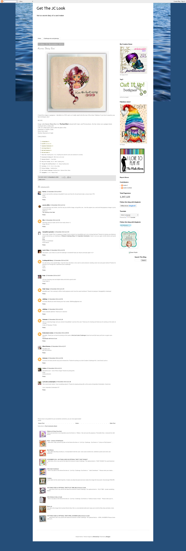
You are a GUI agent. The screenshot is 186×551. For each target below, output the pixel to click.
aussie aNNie (46, 205)
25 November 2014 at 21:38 (63, 381)
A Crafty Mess (45, 141)
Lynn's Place (46, 250)
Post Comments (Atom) (51, 426)
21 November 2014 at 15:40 (61, 260)
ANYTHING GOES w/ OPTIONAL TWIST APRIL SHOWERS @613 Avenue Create (68, 515)
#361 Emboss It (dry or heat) (54, 497)
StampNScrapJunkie (48, 232)
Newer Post (41, 423)
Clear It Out (44, 154)
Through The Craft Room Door (48, 163)
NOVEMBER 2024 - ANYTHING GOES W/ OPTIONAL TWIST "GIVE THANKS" (67, 459)
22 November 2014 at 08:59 (61, 333)
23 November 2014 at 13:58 (55, 358)
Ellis (43, 220)
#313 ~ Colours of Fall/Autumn (55, 440)
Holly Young (45, 289)
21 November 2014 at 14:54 (57, 250)
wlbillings (44, 299)
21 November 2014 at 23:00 (55, 309)
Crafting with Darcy (47, 260)
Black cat (49, 506)
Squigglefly (44, 172)
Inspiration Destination (47, 145)
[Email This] (63, 177)
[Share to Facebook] (68, 177)
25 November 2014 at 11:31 (54, 368)
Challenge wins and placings (51, 38)
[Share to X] (66, 177)
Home (39, 38)
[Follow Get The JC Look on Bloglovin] (128, 206)
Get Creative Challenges (47, 170)
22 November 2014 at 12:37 (58, 346)
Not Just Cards (45, 152)
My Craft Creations (46, 150)
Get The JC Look (51, 8)
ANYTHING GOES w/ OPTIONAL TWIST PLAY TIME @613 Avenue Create (66, 487)
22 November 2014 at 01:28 (55, 319)
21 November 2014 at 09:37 (54, 191)
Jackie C (125, 185)
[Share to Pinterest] (70, 177)
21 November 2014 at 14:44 (61, 232)
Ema (43, 239)
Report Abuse (124, 177)
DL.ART (43, 143)
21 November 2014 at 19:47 (53, 275)
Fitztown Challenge (45, 168)
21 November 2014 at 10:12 (57, 205)
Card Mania (44, 166)
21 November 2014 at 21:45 (57, 289)
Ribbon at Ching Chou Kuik (54, 431)
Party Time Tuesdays (46, 161)
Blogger (108, 536)
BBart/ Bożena (46, 346)
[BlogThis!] (64, 177)
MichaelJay (96, 536)
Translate (132, 217)
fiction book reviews (47, 333)
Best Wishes (50, 450)
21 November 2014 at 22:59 (55, 299)
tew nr (43, 179)
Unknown (45, 319)
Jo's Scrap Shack (45, 148)
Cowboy (49, 478)
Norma (44, 191)
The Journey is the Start (48, 212)
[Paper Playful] (133, 252)
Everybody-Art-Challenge (47, 157)
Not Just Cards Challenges (79, 335)
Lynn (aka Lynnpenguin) (49, 381)
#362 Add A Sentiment (53, 469)
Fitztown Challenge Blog (68, 236)
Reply (44, 199)
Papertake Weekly (45, 159)
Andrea (44, 368)
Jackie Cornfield (127, 188)
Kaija (43, 275)
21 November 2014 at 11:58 (52, 220)
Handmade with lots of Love (49, 338)
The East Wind (64, 124)
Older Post (112, 423)
